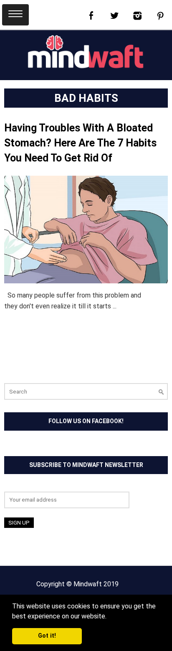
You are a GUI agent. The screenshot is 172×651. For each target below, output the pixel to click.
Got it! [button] (47, 635)
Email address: (25, 486)
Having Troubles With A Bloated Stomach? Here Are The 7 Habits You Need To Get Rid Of (80, 143)
